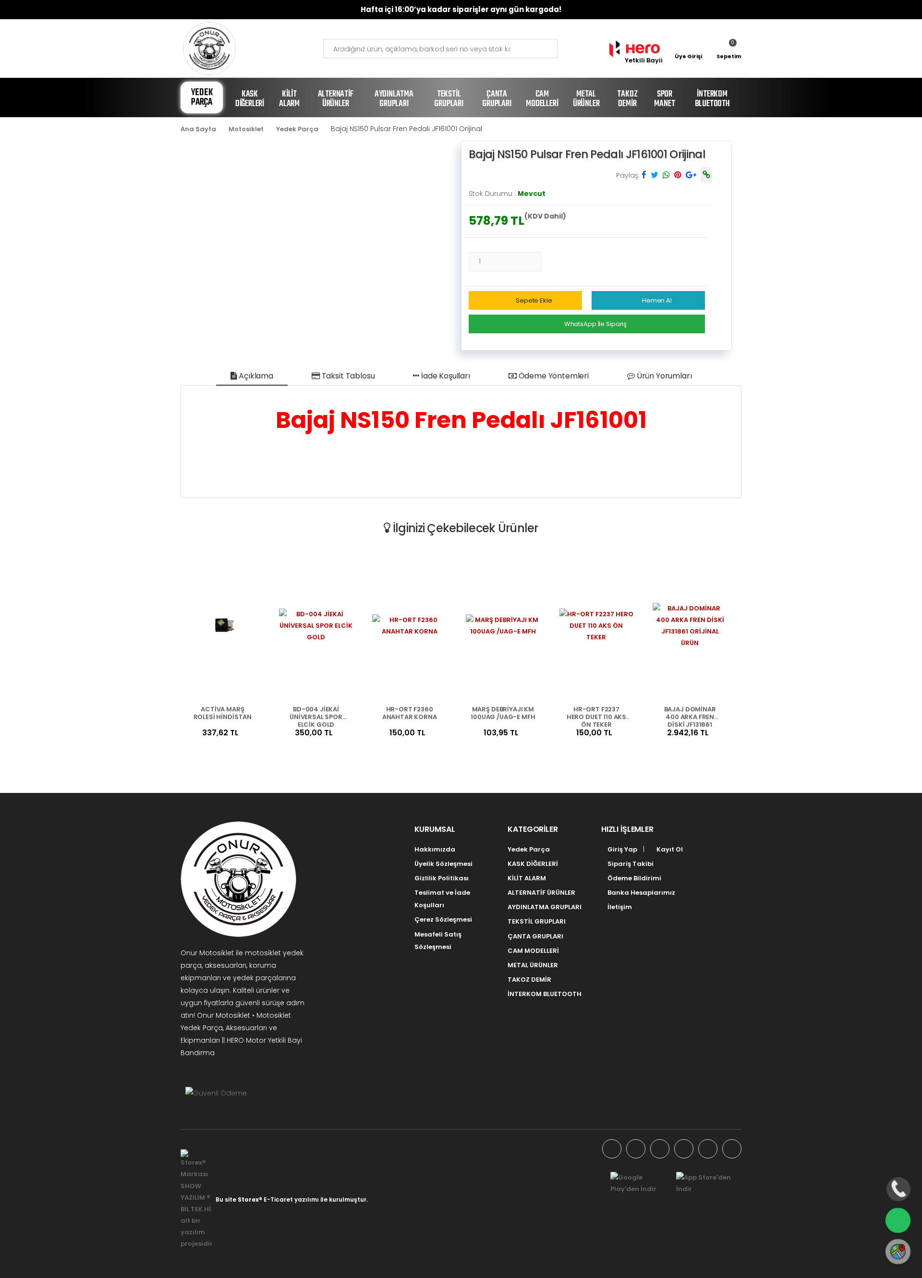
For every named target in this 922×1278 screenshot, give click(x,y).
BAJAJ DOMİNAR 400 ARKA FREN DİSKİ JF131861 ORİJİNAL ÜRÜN (690, 716)
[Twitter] (659, 1148)
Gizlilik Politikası (441, 878)
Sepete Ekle (534, 300)
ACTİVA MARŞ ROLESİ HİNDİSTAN (223, 713)
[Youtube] (707, 1148)
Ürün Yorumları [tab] (663, 375)
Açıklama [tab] (255, 375)
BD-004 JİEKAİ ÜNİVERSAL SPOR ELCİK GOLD (316, 716)
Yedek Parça (202, 97)
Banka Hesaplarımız (640, 892)
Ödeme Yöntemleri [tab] (553, 375)
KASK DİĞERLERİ (249, 99)
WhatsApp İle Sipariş (595, 324)
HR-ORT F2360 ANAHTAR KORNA (409, 713)
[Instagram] (683, 1148)
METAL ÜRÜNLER (586, 99)
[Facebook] (635, 1148)
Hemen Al (657, 300)
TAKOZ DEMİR (627, 99)
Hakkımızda (434, 849)
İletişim (619, 907)
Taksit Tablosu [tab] (347, 375)
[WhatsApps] (611, 1148)
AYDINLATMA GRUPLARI (394, 99)
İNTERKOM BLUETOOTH (712, 99)
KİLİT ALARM (289, 99)
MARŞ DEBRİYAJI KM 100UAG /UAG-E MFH (503, 713)
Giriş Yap (621, 849)
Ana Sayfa (198, 129)
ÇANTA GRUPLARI (496, 99)
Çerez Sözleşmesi (443, 919)
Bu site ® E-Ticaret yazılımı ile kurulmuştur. (292, 1199)
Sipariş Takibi (630, 863)
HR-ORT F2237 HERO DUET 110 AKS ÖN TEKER (596, 716)
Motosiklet (246, 129)
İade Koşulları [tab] (444, 375)
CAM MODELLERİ (542, 99)
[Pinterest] (731, 1148)
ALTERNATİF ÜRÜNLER (335, 99)
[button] (728, 48)
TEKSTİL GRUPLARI (448, 99)
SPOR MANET (664, 99)
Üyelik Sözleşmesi (443, 863)
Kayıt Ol (669, 849)
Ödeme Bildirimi (633, 878)
